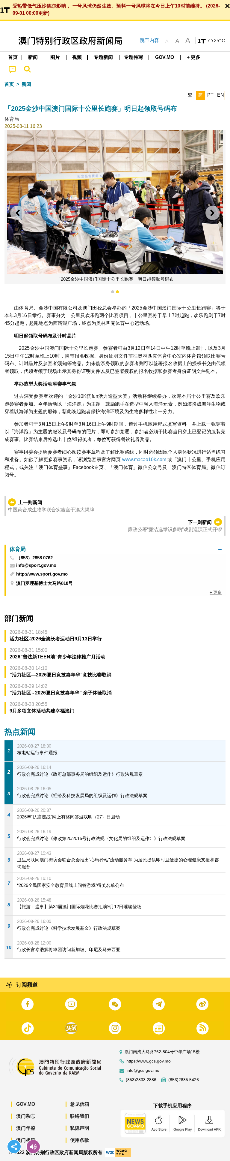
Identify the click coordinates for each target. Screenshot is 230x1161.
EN (220, 95)
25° (219, 40)
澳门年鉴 (25, 1128)
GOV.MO (25, 1104)
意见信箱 (79, 1104)
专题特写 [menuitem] (133, 57)
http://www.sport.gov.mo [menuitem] (42, 573)
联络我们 (79, 1116)
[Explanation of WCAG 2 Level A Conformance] (118, 1152)
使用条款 (79, 1140)
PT (210, 95)
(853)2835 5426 (183, 1080)
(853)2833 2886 (141, 1080)
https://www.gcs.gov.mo (148, 1061)
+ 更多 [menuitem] (216, 592)
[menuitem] (33, 57)
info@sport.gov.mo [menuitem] (36, 565)
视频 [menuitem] (77, 57)
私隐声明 (79, 1128)
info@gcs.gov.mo (143, 1070)
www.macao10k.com (144, 459)
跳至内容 (149, 40)
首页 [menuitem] (13, 57)
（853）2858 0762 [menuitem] (34, 557)
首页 (9, 84)
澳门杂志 (25, 1116)
